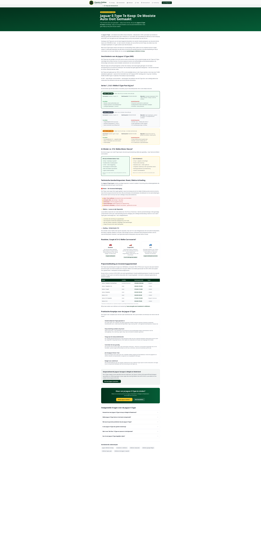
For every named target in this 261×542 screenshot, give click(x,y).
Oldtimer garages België (148, 447)
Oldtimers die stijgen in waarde (122, 451)
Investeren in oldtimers (121, 447)
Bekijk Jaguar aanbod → (124, 399)
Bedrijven (130, 2)
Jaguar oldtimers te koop (107, 447)
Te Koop (113, 2)
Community (156, 2)
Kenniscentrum (146, 2)
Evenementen (121, 2)
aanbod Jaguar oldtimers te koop (136, 51)
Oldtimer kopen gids (107, 451)
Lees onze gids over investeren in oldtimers (138, 306)
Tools (138, 2)
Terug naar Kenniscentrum (111, 5)
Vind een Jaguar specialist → (111, 381)
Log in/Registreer (167, 2)
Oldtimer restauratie (134, 447)
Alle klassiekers (139, 399)
